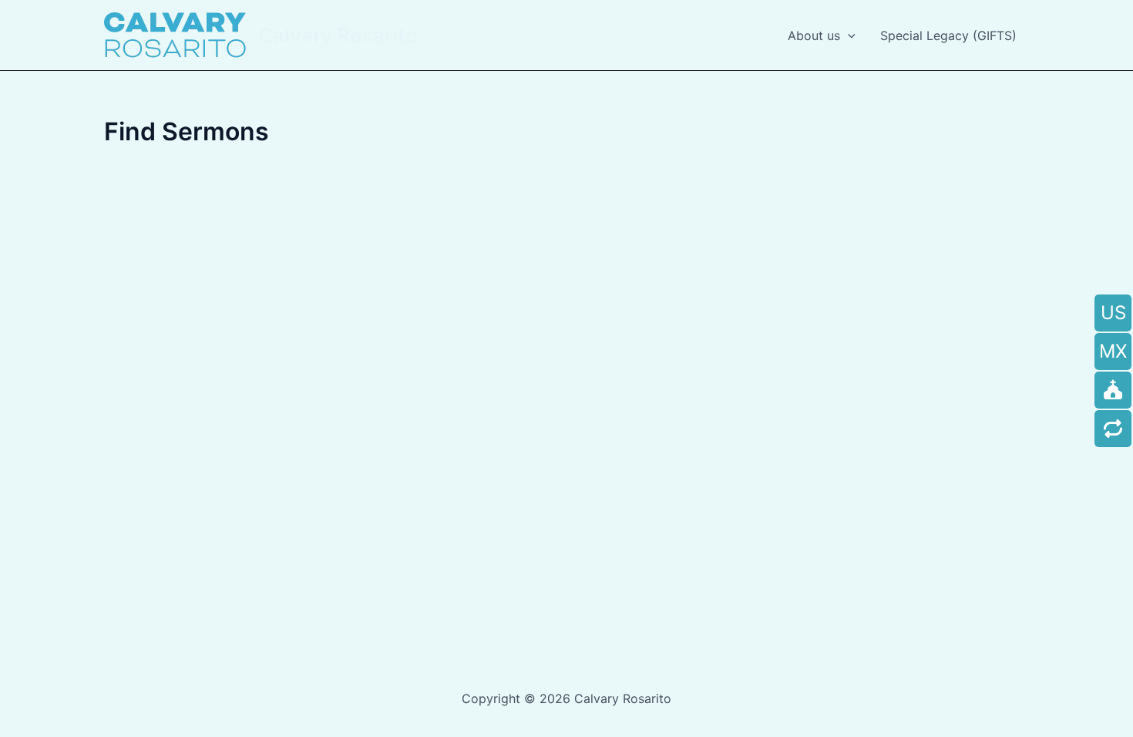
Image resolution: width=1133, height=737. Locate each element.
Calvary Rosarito (338, 35)
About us (814, 35)
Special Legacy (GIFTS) (948, 35)
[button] (848, 35)
